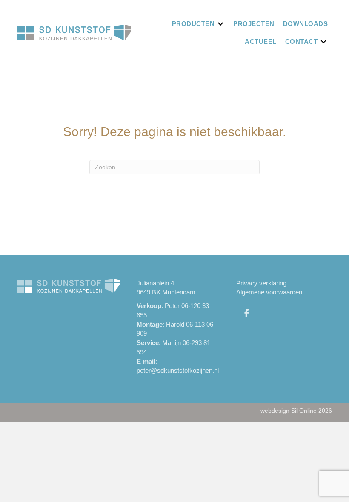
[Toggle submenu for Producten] (220, 24)
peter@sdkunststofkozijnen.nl (178, 370)
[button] (247, 312)
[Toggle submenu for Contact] (323, 41)
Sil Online (304, 410)
